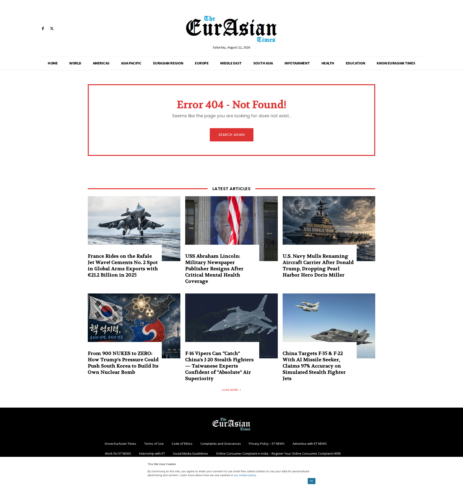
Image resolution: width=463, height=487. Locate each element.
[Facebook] (43, 29)
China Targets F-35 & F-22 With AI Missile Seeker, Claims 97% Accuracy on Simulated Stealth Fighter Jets (314, 366)
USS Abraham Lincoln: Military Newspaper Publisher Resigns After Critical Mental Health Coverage (214, 268)
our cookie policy (245, 475)
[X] (51, 29)
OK (311, 481)
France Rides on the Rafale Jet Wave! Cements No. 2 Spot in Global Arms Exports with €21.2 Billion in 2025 (123, 265)
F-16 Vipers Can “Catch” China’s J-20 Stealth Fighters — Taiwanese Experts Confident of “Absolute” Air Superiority (219, 366)
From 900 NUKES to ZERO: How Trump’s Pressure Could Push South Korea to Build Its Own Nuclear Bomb (123, 362)
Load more (230, 390)
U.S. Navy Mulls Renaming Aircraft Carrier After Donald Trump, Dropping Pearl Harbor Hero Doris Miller (318, 265)
